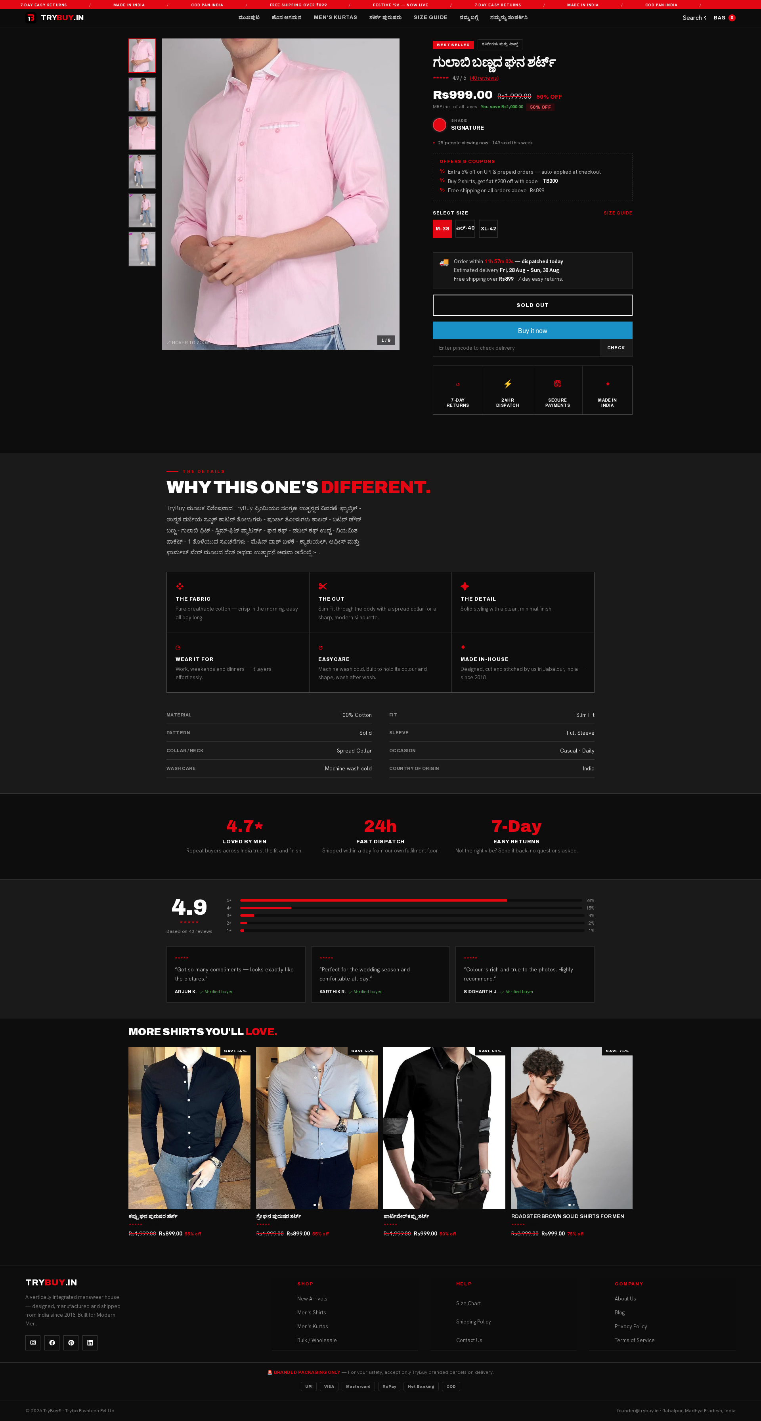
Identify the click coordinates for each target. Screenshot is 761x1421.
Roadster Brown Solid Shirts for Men (567, 1216)
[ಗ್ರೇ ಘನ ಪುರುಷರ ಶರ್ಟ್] (317, 1128)
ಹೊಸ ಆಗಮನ (287, 17)
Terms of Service (635, 1340)
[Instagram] (32, 1342)
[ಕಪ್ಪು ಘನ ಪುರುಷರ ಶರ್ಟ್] (189, 1128)
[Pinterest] (70, 1342)
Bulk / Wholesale (317, 1340)
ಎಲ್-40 (465, 228)
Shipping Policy (473, 1321)
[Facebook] (51, 1342)
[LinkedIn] (90, 1342)
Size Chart (468, 1303)
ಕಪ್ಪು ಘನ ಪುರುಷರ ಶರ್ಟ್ (153, 1216)
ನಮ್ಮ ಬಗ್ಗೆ (469, 17)
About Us (625, 1298)
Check (616, 347)
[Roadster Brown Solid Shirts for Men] (572, 1128)
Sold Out (532, 305)
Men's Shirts (311, 1312)
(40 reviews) (484, 78)
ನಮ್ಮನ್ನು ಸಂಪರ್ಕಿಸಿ (509, 17)
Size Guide (431, 17)
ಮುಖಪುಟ (249, 17)
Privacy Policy (631, 1326)
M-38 (442, 229)
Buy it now (532, 330)
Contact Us (469, 1340)
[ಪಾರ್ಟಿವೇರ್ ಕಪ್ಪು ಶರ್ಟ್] (444, 1128)
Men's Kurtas (336, 17)
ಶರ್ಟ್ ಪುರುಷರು (385, 17)
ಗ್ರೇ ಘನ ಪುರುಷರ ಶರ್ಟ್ (278, 1216)
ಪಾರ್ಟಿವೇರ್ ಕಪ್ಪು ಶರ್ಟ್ (406, 1216)
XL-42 (488, 229)
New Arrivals (312, 1298)
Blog (620, 1312)
